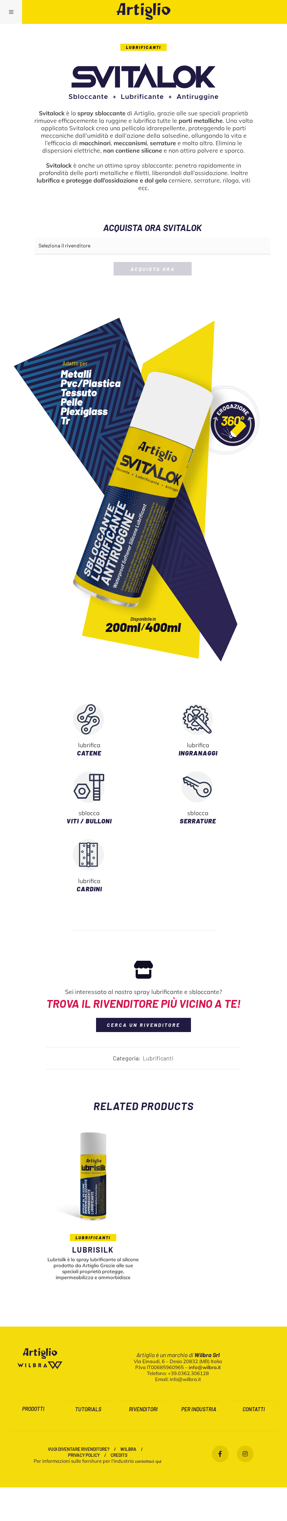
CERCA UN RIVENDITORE (143, 1025)
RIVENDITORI (143, 1409)
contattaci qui (148, 1461)
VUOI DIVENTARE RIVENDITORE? (78, 1449)
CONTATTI (254, 1409)
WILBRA (128, 1449)
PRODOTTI (33, 1409)
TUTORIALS (88, 1409)
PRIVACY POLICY (84, 1455)
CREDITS (119, 1455)
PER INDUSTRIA (198, 1409)
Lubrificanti (143, 47)
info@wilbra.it (205, 1367)
